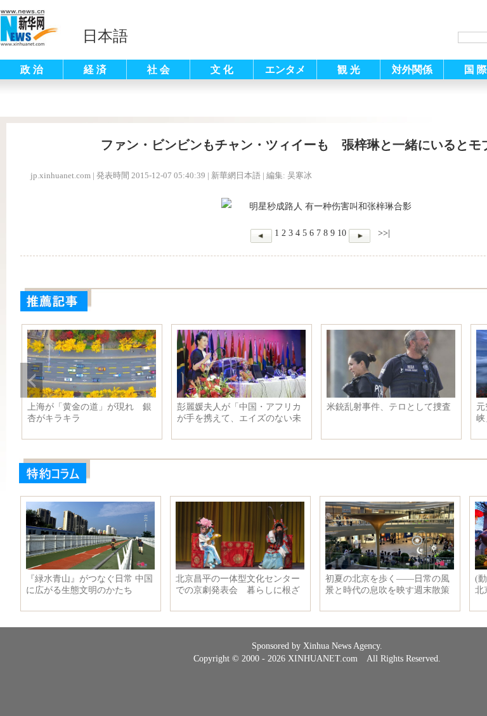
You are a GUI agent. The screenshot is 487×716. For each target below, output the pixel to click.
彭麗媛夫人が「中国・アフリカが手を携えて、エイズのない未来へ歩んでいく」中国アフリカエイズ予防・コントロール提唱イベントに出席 (239, 413)
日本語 (105, 36)
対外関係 (412, 69)
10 (341, 233)
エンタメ (285, 69)
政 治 (31, 69)
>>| (382, 233)
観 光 (348, 69)
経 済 (95, 69)
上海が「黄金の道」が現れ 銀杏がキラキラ (89, 412)
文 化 (222, 69)
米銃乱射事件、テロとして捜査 (389, 407)
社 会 (158, 69)
